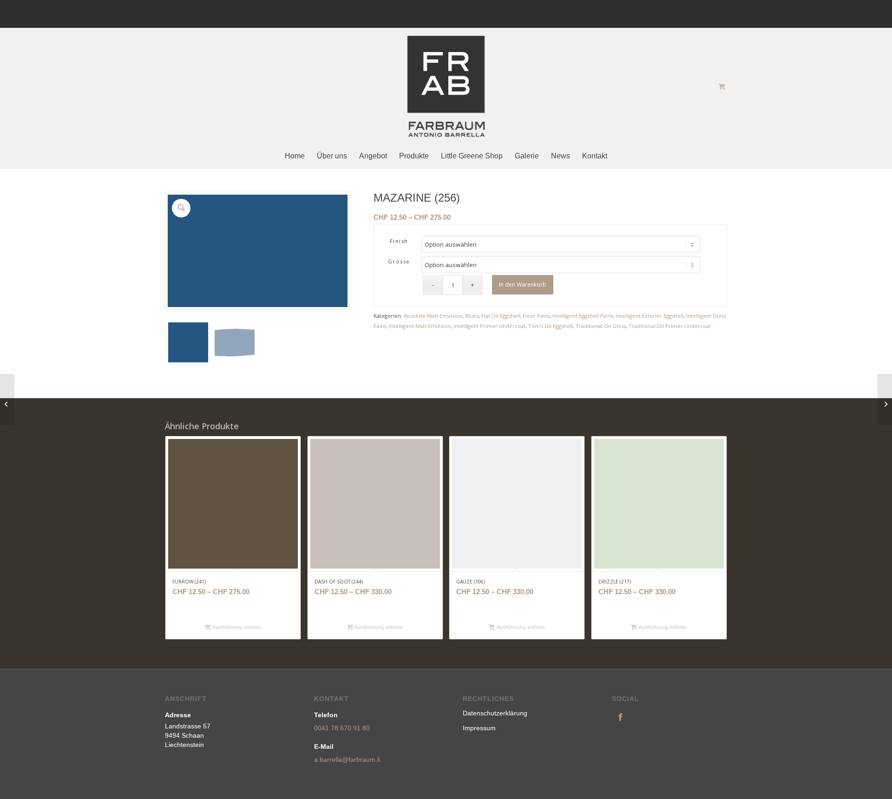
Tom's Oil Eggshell (550, 325)
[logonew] (446, 86)
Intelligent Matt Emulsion (420, 325)
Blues (472, 315)
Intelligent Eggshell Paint (582, 315)
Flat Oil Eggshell (500, 315)
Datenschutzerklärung (495, 713)
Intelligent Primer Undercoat (489, 325)
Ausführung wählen (236, 627)
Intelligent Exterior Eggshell (649, 315)
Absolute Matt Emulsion (433, 315)
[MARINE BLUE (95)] (7, 399)
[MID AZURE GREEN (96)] (885, 399)
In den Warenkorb (522, 284)
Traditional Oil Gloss (601, 325)
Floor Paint (536, 315)
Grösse (399, 261)
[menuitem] (295, 156)
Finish (399, 240)
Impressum (479, 728)
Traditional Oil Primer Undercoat (670, 325)
